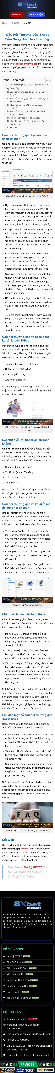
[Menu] (4, 5)
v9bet (31, 933)
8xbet (5, 23)
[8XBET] (27, 5)
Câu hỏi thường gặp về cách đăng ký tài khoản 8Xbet (29, 100)
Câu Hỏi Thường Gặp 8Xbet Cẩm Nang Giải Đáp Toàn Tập (26, 86)
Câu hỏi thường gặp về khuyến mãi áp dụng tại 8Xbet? (28, 113)
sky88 (23, 933)
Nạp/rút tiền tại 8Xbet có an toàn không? (26, 106)
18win (15, 933)
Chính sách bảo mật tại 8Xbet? (25, 117)
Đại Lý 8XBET (32, 867)
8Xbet (24, 848)
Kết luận (14, 127)
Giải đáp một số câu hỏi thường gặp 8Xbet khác (27, 123)
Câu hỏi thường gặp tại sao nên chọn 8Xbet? (27, 93)
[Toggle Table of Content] (46, 80)
